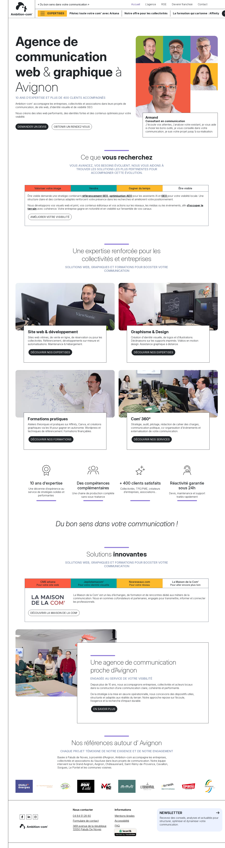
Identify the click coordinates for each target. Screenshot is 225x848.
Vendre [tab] (93, 188)
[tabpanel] (116, 207)
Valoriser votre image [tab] (47, 188)
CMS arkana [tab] (48, 583)
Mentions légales (125, 815)
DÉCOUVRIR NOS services (152, 439)
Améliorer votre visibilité (50, 217)
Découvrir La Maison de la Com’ (53, 613)
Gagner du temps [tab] (139, 188)
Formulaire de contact (86, 820)
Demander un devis (32, 126)
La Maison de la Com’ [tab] (185, 583)
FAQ (117, 825)
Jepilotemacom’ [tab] (93, 583)
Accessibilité (122, 820)
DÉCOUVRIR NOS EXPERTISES (50, 352)
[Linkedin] (28, 816)
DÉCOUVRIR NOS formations (51, 439)
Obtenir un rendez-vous (72, 126)
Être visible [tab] (185, 188)
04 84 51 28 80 (82, 815)
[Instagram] (35, 816)
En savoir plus (104, 709)
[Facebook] (22, 816)
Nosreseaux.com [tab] (139, 583)
